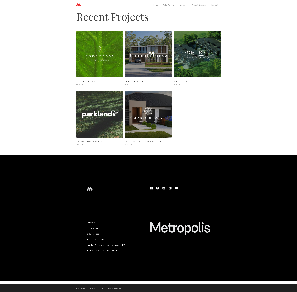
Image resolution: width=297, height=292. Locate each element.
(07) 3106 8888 (93, 234)
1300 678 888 (92, 228)
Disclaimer (110, 288)
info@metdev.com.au (96, 239)
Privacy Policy (119, 288)
